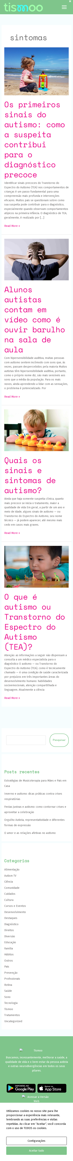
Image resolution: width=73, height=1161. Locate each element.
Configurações (36, 1141)
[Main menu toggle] (64, 7)
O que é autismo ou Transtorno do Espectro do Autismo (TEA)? (34, 621)
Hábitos (9, 954)
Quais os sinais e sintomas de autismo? (30, 475)
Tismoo (8, 1009)
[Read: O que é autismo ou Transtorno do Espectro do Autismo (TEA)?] (36, 566)
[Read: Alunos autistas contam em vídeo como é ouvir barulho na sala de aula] (36, 259)
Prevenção (11, 972)
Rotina (8, 985)
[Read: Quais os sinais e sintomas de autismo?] (36, 430)
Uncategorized (13, 1021)
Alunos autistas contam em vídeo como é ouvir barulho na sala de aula (34, 319)
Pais (6, 966)
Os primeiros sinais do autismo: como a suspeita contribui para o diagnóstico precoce (34, 139)
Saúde (8, 991)
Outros (8, 960)
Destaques (10, 918)
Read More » (12, 226)
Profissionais (12, 978)
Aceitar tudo (36, 1150)
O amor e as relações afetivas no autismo (30, 833)
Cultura (8, 900)
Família (8, 948)
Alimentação (11, 869)
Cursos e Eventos (15, 906)
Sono (7, 997)
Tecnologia (11, 1003)
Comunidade (11, 888)
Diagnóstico (11, 924)
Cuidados (9, 893)
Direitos (9, 930)
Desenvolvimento (15, 912)
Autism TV (10, 875)
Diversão (9, 936)
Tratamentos (12, 1015)
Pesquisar (59, 740)
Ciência (8, 881)
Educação (10, 942)
